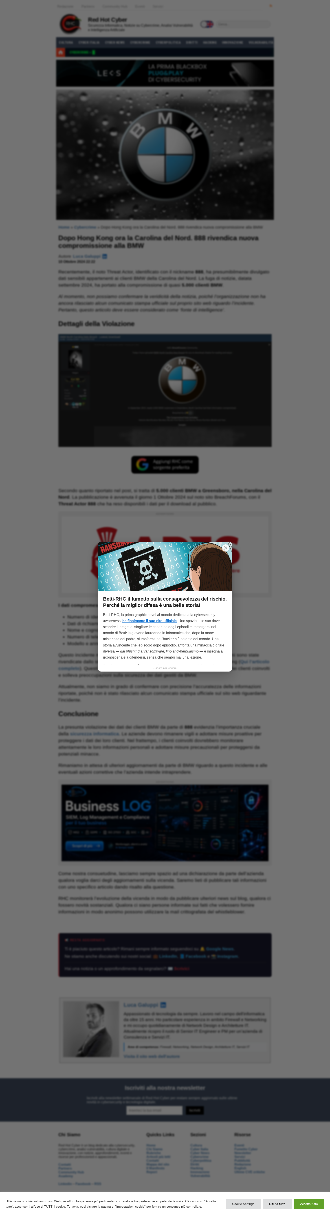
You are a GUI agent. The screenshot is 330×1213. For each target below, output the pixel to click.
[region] (165, 1202)
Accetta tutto (309, 1204)
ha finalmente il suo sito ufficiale (149, 621)
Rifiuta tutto (277, 1204)
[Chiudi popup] (225, 548)
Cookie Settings (243, 1204)
